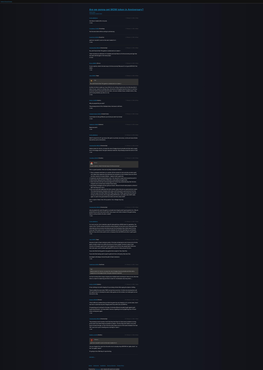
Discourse (97, 369)
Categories (96, 365)
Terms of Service (111, 365)
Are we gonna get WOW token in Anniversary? (116, 9)
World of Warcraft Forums (6, 1)
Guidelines (103, 365)
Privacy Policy (120, 365)
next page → (92, 357)
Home (90, 365)
